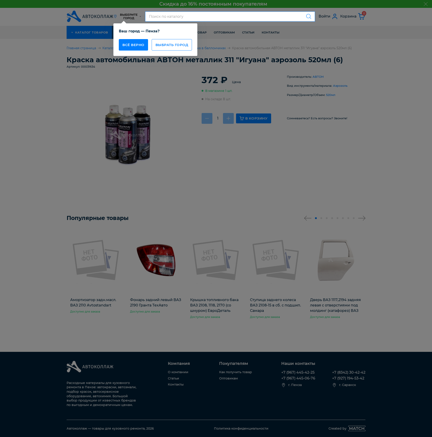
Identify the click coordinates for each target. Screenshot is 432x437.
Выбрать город (171, 45)
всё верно (133, 45)
